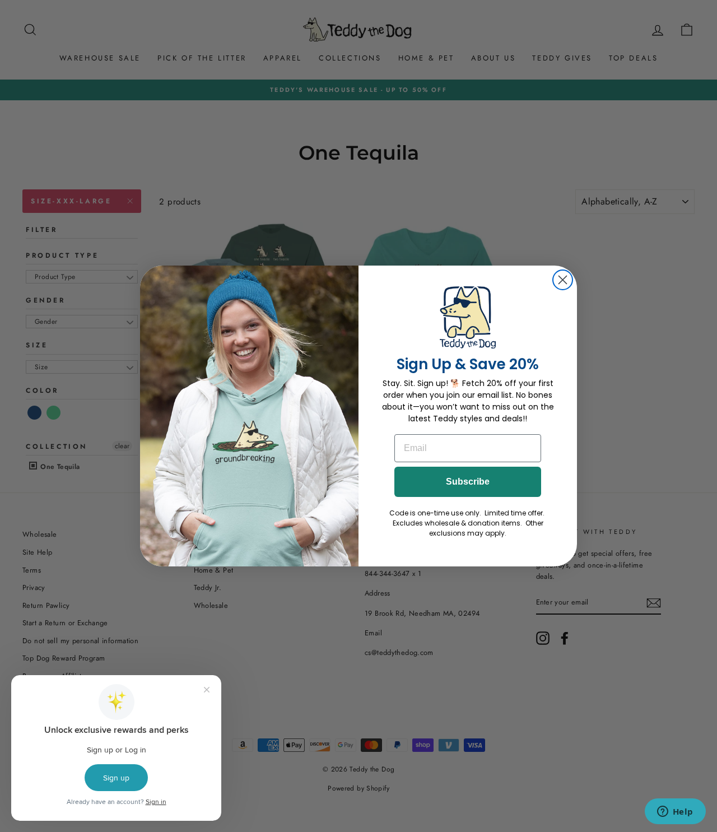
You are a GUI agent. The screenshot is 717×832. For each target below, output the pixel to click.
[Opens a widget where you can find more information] (675, 812)
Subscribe (468, 481)
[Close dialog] (562, 280)
